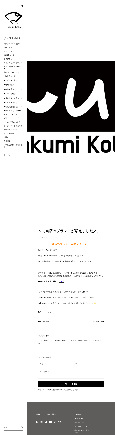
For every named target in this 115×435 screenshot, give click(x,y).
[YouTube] (50, 422)
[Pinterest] (55, 422)
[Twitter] (46, 422)
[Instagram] (41, 422)
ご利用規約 (78, 414)
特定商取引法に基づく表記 (82, 431)
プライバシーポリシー (82, 426)
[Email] (59, 422)
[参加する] (22, 427)
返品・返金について (81, 418)
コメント (53, 237)
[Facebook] (37, 422)
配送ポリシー (79, 422)
